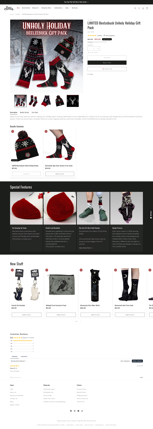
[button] (36, 8)
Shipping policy (99, 424)
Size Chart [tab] (35, 112)
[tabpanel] (76, 118)
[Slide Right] (81, 101)
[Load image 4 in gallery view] (60, 101)
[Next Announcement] (148, 2)
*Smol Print (81, 401)
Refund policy (70, 424)
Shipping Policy (82, 395)
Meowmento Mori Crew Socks (124, 305)
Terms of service (89, 424)
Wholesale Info (48, 392)
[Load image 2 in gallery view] (33, 101)
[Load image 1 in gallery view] (20, 101)
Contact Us (14, 398)
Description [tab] (13, 112)
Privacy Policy (81, 389)
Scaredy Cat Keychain (18, 305)
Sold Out (26, 174)
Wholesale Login (49, 389)
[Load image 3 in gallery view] (47, 101)
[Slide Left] (12, 101)
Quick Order (47, 395)
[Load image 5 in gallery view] (73, 101)
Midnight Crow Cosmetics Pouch (56, 305)
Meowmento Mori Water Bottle (90, 305)
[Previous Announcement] (5, 2)
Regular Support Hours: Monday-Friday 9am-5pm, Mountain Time (76, 420)
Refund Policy (81, 392)
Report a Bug (14, 405)
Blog (11, 401)
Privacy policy (79, 424)
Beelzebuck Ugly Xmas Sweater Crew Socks (59, 166)
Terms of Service (82, 398)
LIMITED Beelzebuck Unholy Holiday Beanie (25, 166)
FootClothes (44, 425)
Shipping (90, 42)
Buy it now (107, 62)
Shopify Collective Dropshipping (54, 401)
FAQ (11, 389)
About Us (13, 392)
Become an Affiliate (16, 395)
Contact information (110, 424)
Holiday (17, 14)
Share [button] (91, 74)
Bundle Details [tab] (24, 112)
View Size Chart (85, 248)
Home (12, 14)
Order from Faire (49, 398)
